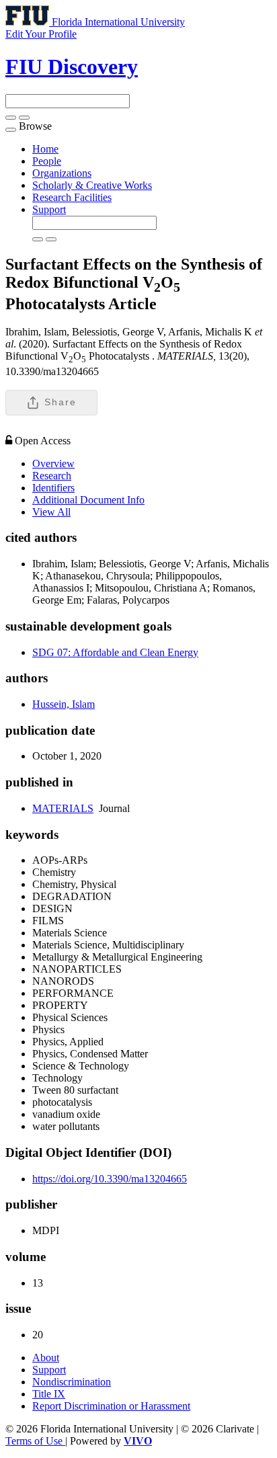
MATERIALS (62, 808)
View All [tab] (51, 512)
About (45, 1357)
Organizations (61, 173)
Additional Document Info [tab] (88, 499)
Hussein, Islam (63, 704)
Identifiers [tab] (53, 487)
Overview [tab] (53, 463)
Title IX (48, 1394)
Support (49, 209)
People (46, 161)
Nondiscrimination (71, 1381)
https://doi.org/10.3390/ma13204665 (109, 1178)
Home (45, 149)
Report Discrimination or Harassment (111, 1406)
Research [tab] (51, 475)
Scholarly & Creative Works (92, 185)
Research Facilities (72, 197)
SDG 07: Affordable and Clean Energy (115, 652)
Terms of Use (35, 1441)
